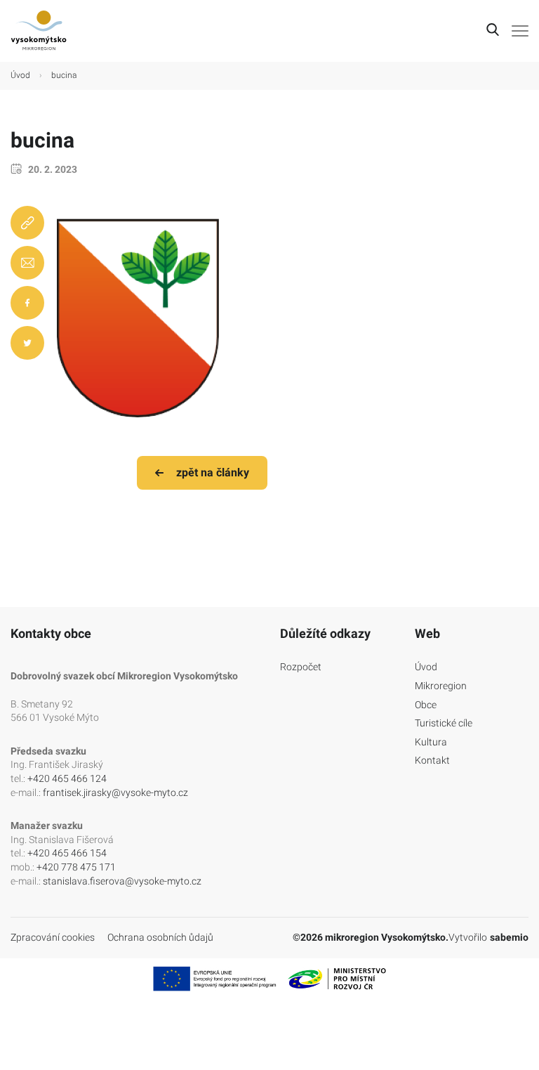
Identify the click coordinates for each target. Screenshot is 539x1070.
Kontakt (432, 760)
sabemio (509, 937)
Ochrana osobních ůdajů (160, 937)
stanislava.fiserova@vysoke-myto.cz (122, 881)
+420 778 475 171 (76, 867)
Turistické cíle (443, 723)
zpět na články (212, 472)
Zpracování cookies (53, 937)
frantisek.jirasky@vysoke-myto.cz (115, 792)
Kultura (431, 742)
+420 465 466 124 (67, 778)
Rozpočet (300, 666)
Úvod (20, 75)
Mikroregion (441, 685)
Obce (426, 704)
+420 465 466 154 (67, 853)
